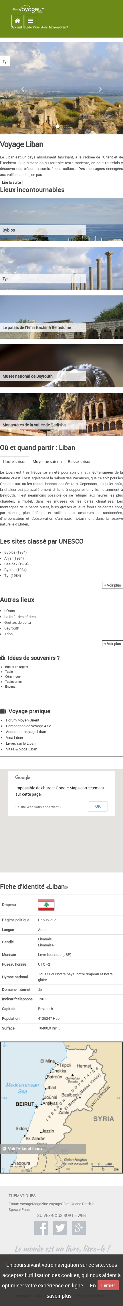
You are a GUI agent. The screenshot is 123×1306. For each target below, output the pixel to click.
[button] (23, 89)
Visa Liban (14, 737)
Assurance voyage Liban (26, 731)
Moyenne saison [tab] (47, 461)
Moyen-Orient (58, 27)
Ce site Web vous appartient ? (38, 807)
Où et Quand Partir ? (77, 1203)
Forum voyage (20, 1203)
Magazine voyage (46, 1203)
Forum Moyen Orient (22, 720)
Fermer (108, 1285)
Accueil (16, 27)
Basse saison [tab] (80, 461)
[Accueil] (28, 9)
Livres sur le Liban (20, 743)
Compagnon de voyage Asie (28, 725)
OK (98, 806)
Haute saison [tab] (15, 461)
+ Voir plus (112, 585)
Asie (44, 27)
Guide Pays (31, 27)
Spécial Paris (19, 1209)
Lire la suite (11, 182)
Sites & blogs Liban (21, 749)
